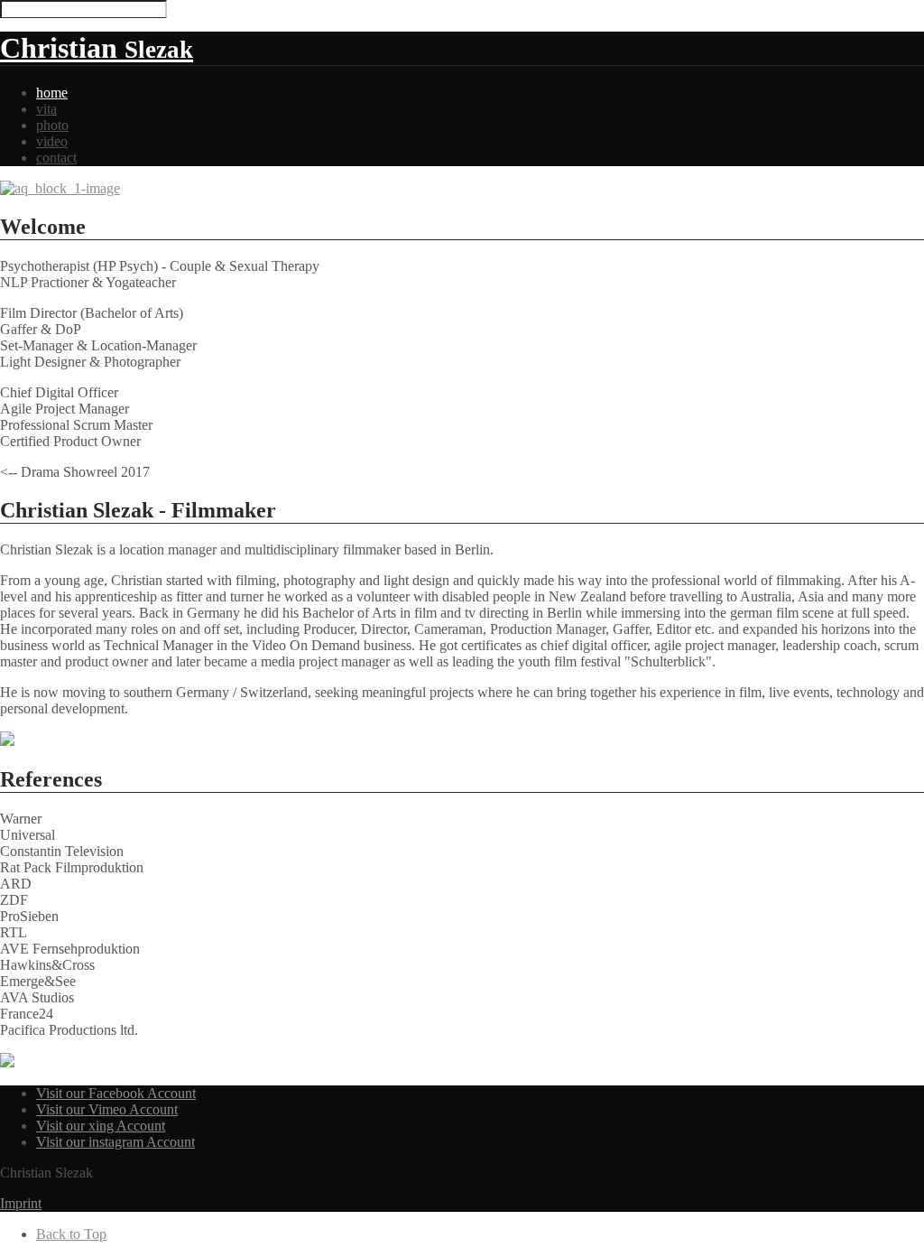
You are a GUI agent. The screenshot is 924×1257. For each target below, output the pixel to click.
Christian (96, 48)
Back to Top (71, 1234)
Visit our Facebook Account (116, 1093)
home (52, 92)
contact (56, 157)
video (52, 141)
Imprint (21, 1203)
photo (52, 125)
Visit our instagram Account (115, 1142)
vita (46, 108)
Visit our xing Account (100, 1125)
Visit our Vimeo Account (107, 1109)
